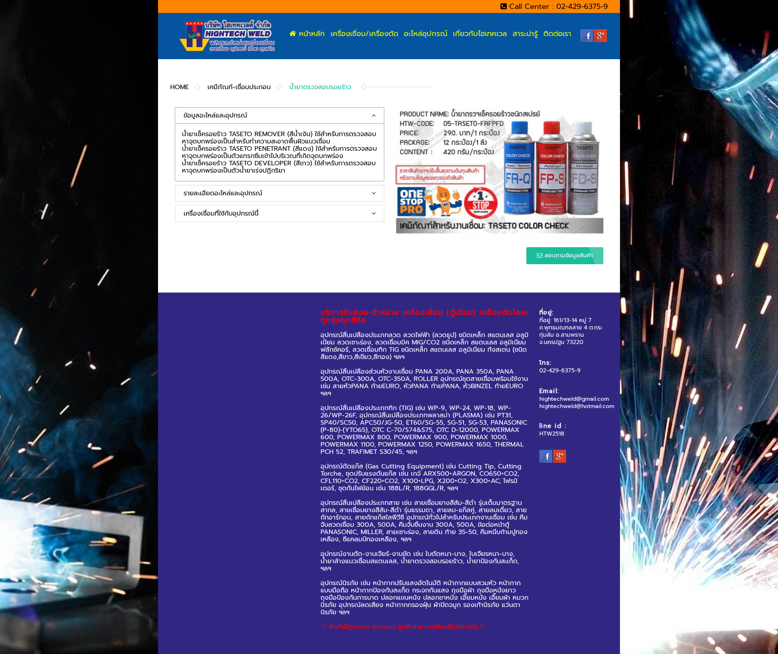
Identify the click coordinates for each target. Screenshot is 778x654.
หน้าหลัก (310, 33)
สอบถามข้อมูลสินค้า (568, 255)
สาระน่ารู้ (525, 33)
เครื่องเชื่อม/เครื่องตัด (364, 33)
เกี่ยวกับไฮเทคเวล (479, 33)
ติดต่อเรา (557, 33)
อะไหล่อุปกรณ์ (425, 33)
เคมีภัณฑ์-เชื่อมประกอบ (239, 87)
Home (179, 87)
